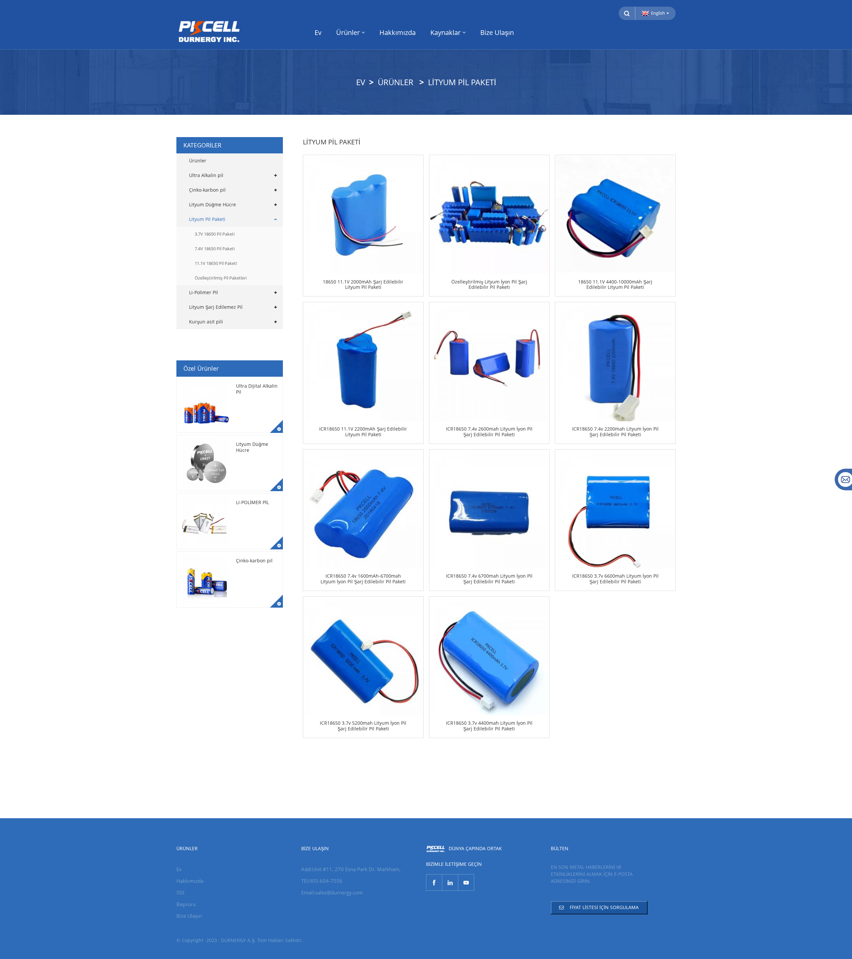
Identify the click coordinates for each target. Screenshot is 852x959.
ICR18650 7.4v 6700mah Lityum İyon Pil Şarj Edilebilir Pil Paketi (489, 579)
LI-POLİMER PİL (252, 502)
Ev (318, 32)
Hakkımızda (397, 32)
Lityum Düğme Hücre (212, 204)
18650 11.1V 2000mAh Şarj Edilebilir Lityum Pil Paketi (363, 284)
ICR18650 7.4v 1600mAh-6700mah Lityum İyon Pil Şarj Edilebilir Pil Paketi (363, 579)
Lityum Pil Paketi (462, 82)
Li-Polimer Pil (203, 292)
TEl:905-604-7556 (321, 880)
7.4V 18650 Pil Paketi (215, 249)
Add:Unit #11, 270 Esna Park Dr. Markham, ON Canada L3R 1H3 (351, 870)
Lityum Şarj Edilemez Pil (216, 307)
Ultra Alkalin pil (206, 175)
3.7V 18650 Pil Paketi (215, 234)
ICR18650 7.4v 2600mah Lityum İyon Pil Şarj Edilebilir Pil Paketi (489, 432)
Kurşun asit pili (206, 321)
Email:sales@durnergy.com (332, 892)
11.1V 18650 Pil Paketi (216, 263)
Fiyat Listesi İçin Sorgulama (604, 907)
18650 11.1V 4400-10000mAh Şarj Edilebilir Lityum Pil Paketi (615, 284)
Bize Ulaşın (497, 32)
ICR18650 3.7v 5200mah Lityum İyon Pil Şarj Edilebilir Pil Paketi (363, 726)
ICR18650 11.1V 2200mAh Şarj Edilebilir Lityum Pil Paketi (363, 432)
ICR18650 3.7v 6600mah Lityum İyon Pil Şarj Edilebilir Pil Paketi (615, 579)
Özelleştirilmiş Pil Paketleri (221, 278)
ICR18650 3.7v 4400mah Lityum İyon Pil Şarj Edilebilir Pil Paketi (489, 726)
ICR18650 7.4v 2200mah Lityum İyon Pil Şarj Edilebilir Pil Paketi (615, 432)
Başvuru (186, 904)
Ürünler (348, 32)
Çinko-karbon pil (207, 190)
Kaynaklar (445, 32)
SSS (180, 892)
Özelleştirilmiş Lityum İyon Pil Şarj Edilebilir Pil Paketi (489, 284)
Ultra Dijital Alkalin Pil (257, 389)
